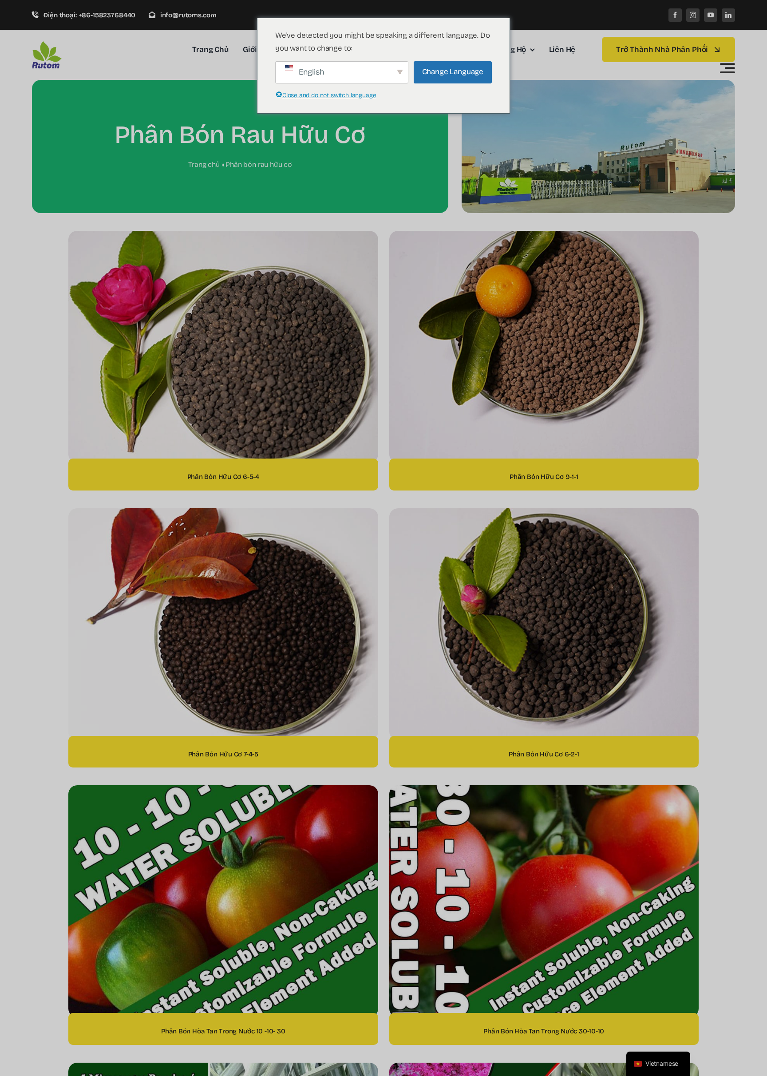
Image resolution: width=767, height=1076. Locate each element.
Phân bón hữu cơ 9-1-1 (544, 477)
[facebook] (675, 15)
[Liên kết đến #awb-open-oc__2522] (727, 68)
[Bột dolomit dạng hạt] (223, 1068)
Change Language (452, 71)
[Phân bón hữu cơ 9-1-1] (544, 236)
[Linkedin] (728, 15)
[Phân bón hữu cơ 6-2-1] (544, 514)
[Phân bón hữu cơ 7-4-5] (223, 514)
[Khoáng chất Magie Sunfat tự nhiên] (544, 1068)
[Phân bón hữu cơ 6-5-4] (223, 236)
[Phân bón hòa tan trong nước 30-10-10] (544, 791)
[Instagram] (693, 15)
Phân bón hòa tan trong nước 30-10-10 (543, 1031)
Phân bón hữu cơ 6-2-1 (544, 754)
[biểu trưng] (74, 44)
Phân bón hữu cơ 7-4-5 (223, 754)
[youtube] (710, 15)
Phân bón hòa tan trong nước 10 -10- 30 (223, 1031)
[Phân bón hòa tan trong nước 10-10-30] (223, 791)
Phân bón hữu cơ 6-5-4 (223, 477)
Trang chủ (203, 164)
